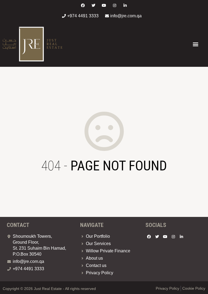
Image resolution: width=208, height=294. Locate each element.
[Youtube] (104, 5)
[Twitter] (93, 5)
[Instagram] (114, 5)
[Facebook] (82, 5)
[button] (195, 44)
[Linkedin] (125, 5)
